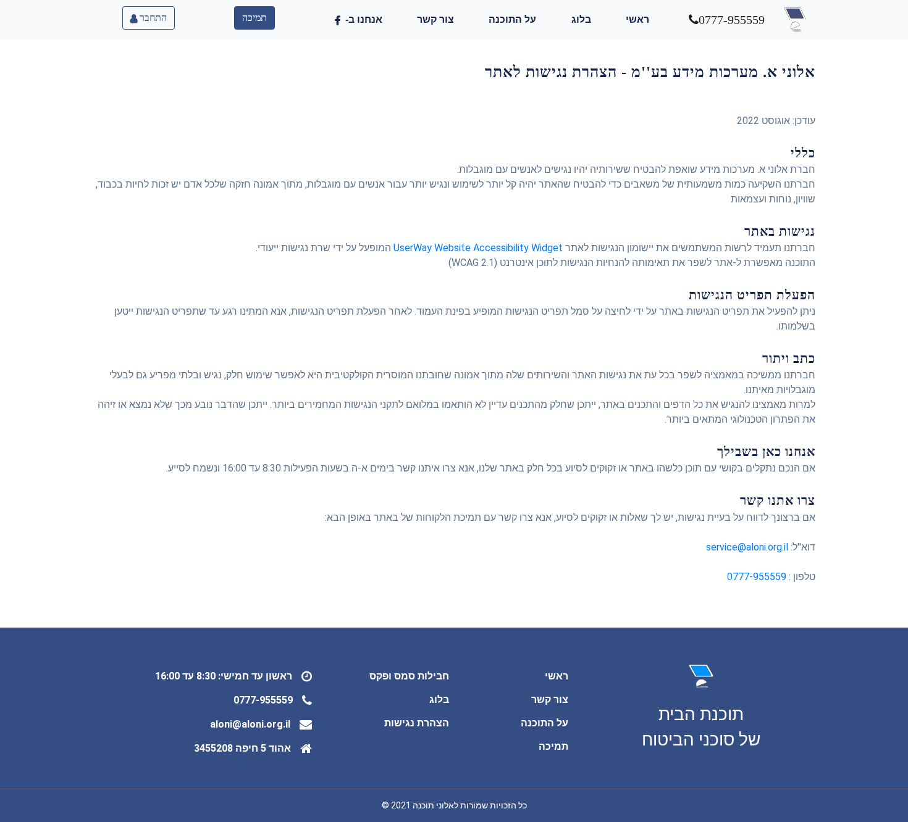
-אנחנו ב (361, 19)
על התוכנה (512, 19)
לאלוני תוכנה (435, 805)
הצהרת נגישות (416, 723)
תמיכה (254, 17)
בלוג (581, 19)
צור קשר (435, 19)
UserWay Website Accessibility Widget (478, 248)
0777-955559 (756, 577)
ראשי (637, 19)
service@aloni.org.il (747, 547)
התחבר (152, 17)
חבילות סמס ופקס (409, 676)
